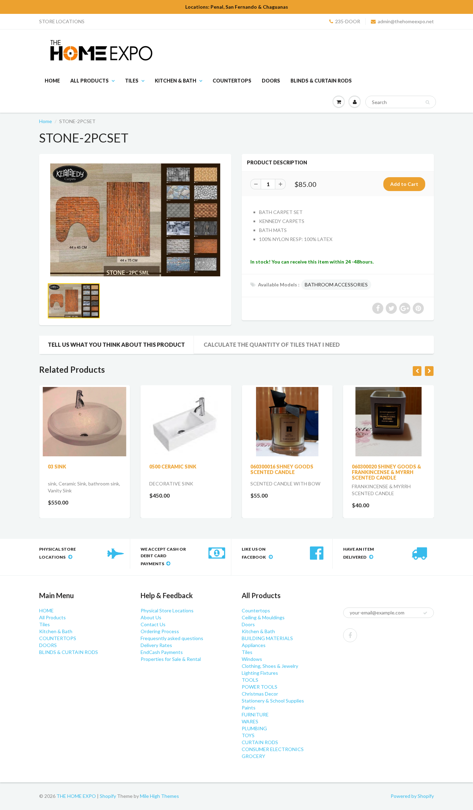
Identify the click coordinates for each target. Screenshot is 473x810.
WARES (250, 721)
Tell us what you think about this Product (116, 344)
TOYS (248, 735)
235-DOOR (347, 21)
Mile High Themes (159, 796)
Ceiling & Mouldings (263, 617)
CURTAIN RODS (260, 742)
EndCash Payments (162, 652)
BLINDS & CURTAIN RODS (321, 81)
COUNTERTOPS (232, 81)
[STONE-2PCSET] (135, 220)
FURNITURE (255, 714)
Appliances (254, 645)
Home (45, 121)
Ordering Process (160, 631)
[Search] (427, 102)
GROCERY (253, 756)
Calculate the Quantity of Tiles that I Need (272, 344)
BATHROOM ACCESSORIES (336, 284)
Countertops (256, 610)
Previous (22, 307)
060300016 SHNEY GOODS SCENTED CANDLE (281, 469)
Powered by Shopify (412, 796)
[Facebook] (350, 635)
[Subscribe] (425, 613)
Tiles (132, 81)
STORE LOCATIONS (61, 21)
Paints (249, 707)
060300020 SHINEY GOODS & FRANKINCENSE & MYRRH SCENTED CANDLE (386, 472)
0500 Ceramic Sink (172, 466)
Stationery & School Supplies (273, 701)
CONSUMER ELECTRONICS (273, 749)
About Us (151, 617)
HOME (52, 81)
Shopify (108, 796)
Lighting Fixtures (260, 673)
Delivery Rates (156, 645)
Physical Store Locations (167, 610)
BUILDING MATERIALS (267, 638)
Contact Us (153, 624)
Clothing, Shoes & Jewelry (270, 666)
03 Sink (57, 466)
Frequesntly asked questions (172, 638)
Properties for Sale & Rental (171, 659)
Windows (252, 659)
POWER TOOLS (259, 687)
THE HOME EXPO (76, 796)
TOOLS (250, 680)
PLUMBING (254, 728)
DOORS (271, 81)
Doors (248, 624)
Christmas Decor (260, 694)
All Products (89, 81)
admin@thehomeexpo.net (406, 21)
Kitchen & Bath (175, 81)
